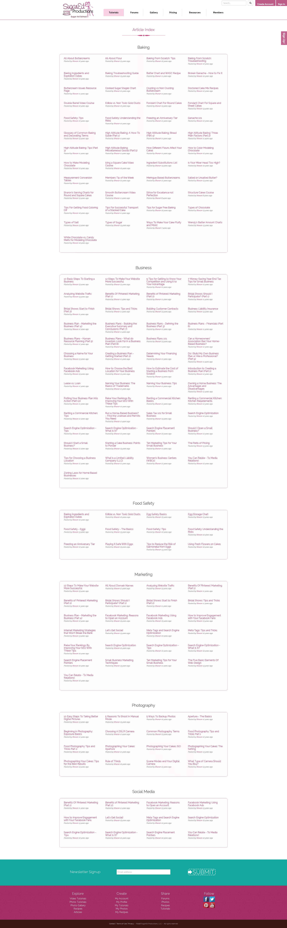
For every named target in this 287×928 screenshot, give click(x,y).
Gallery (154, 12)
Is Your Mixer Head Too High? (204, 162)
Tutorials (113, 12)
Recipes (78, 908)
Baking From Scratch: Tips (160, 58)
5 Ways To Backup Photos (160, 716)
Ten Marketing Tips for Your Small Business (161, 444)
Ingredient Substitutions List (161, 162)
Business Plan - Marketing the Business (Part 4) (80, 325)
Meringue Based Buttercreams (163, 177)
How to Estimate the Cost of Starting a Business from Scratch (162, 371)
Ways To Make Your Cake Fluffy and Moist (163, 224)
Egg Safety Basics (156, 514)
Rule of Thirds (113, 761)
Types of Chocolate (199, 207)
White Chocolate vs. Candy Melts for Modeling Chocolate (80, 238)
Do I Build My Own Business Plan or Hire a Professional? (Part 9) (203, 356)
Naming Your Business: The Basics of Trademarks (120, 384)
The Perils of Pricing (199, 443)
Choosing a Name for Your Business (78, 355)
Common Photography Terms (163, 731)
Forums (134, 12)
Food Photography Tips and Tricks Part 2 (79, 747)
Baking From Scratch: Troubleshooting (199, 59)
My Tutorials (121, 905)
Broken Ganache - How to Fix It (205, 73)
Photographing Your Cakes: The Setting (205, 747)
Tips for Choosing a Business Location (80, 459)
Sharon (75, 61)
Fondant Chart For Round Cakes (164, 103)
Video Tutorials (78, 898)
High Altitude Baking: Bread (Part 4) (161, 134)
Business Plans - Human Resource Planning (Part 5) (78, 340)
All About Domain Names (119, 585)
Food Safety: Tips (73, 118)
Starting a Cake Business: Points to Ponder (122, 444)
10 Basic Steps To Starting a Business (79, 280)
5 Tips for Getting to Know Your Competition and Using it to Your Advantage (163, 281)
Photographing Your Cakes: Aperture (120, 747)
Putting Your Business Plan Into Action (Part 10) (81, 399)
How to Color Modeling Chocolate (201, 149)
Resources (194, 12)
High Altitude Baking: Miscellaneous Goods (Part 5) (121, 149)
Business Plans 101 (156, 338)
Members (218, 12)
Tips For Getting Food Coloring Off (81, 209)
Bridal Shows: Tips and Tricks (121, 308)
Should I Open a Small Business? (200, 429)
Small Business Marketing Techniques (119, 661)
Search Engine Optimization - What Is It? (121, 429)
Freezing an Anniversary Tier (161, 118)
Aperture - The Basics (200, 716)
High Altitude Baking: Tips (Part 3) (81, 149)
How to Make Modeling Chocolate (77, 164)
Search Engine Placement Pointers (160, 429)
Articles (78, 912)
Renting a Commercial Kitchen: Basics (163, 399)
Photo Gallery (78, 905)
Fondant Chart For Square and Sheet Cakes (204, 104)
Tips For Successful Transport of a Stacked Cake (121, 209)
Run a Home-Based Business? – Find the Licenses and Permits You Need (122, 416)
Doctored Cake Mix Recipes (203, 88)
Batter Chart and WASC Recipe (163, 73)
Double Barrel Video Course (79, 103)
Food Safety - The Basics (119, 529)
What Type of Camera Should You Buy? (204, 762)
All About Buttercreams (77, 58)
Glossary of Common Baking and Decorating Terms (80, 134)
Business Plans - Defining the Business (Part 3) (162, 325)
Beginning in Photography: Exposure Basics (78, 732)
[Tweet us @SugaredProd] (212, 899)
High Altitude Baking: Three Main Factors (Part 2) (203, 134)
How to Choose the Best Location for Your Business (120, 370)
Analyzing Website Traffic (78, 293)
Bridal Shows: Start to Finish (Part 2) (79, 310)
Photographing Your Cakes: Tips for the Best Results (81, 762)
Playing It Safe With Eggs (119, 544)
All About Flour (113, 58)
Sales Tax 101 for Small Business (159, 414)
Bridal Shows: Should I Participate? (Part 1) (200, 295)
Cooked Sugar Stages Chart (120, 88)
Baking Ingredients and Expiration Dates (76, 74)
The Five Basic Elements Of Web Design (203, 661)
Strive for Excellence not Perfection (159, 194)
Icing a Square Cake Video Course (119, 164)
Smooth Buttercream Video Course (120, 194)
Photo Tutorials (78, 902)
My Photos (122, 908)
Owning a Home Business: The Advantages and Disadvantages (205, 386)
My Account (121, 898)
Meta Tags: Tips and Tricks (202, 630)
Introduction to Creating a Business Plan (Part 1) (202, 370)
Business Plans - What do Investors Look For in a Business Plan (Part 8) (123, 341)
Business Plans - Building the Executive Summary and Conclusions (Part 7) (121, 326)
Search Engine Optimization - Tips (80, 429)
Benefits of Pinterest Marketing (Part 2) (163, 295)
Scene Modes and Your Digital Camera (163, 762)
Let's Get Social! (114, 630)
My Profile (121, 902)
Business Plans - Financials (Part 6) (205, 325)
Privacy (131, 924)
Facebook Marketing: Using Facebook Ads (79, 370)
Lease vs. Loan (72, 383)
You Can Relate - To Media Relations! (202, 459)
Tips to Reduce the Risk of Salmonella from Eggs (161, 545)
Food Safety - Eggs (75, 529)
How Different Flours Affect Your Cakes (164, 149)
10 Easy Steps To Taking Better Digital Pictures (81, 718)
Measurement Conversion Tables (78, 179)
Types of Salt (71, 222)
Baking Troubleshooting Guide (122, 73)
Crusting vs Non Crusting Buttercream (160, 89)
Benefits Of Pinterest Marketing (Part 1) (122, 295)
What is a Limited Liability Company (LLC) (119, 459)
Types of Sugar (113, 222)
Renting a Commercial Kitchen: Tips (81, 414)
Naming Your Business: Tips (161, 383)
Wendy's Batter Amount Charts (205, 222)
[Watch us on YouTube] (212, 905)
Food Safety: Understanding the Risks (122, 119)
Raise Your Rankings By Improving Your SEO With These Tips (119, 401)
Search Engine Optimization (203, 413)
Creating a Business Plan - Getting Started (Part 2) (119, 355)
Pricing (173, 12)
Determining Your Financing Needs (161, 355)
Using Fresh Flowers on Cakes (204, 544)
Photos (165, 902)
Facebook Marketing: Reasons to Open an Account (121, 617)
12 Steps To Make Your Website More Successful (122, 280)
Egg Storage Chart (198, 514)
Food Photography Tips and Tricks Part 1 (203, 732)
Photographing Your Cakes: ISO (163, 746)
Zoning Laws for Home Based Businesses (80, 474)
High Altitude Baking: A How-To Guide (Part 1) (122, 134)
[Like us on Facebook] (206, 899)
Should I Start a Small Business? (76, 444)
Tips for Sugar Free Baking (160, 207)
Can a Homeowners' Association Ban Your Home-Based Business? (204, 341)
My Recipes (121, 912)
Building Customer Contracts (162, 308)
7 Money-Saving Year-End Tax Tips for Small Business (204, 280)
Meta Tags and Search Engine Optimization (162, 631)
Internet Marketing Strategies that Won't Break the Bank (80, 631)
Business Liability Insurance (203, 308)
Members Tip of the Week (119, 177)
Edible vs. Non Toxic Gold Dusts (122, 103)
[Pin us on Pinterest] (206, 905)
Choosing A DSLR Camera (119, 731)
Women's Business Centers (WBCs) (161, 459)
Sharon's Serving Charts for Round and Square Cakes (79, 194)
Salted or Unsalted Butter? (202, 177)
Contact (112, 924)
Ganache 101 (195, 118)
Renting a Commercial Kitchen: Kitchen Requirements (205, 399)
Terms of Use (122, 924)
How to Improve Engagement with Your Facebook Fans (204, 617)
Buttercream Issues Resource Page (80, 89)
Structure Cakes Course (201, 192)
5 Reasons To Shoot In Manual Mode (122, 718)
